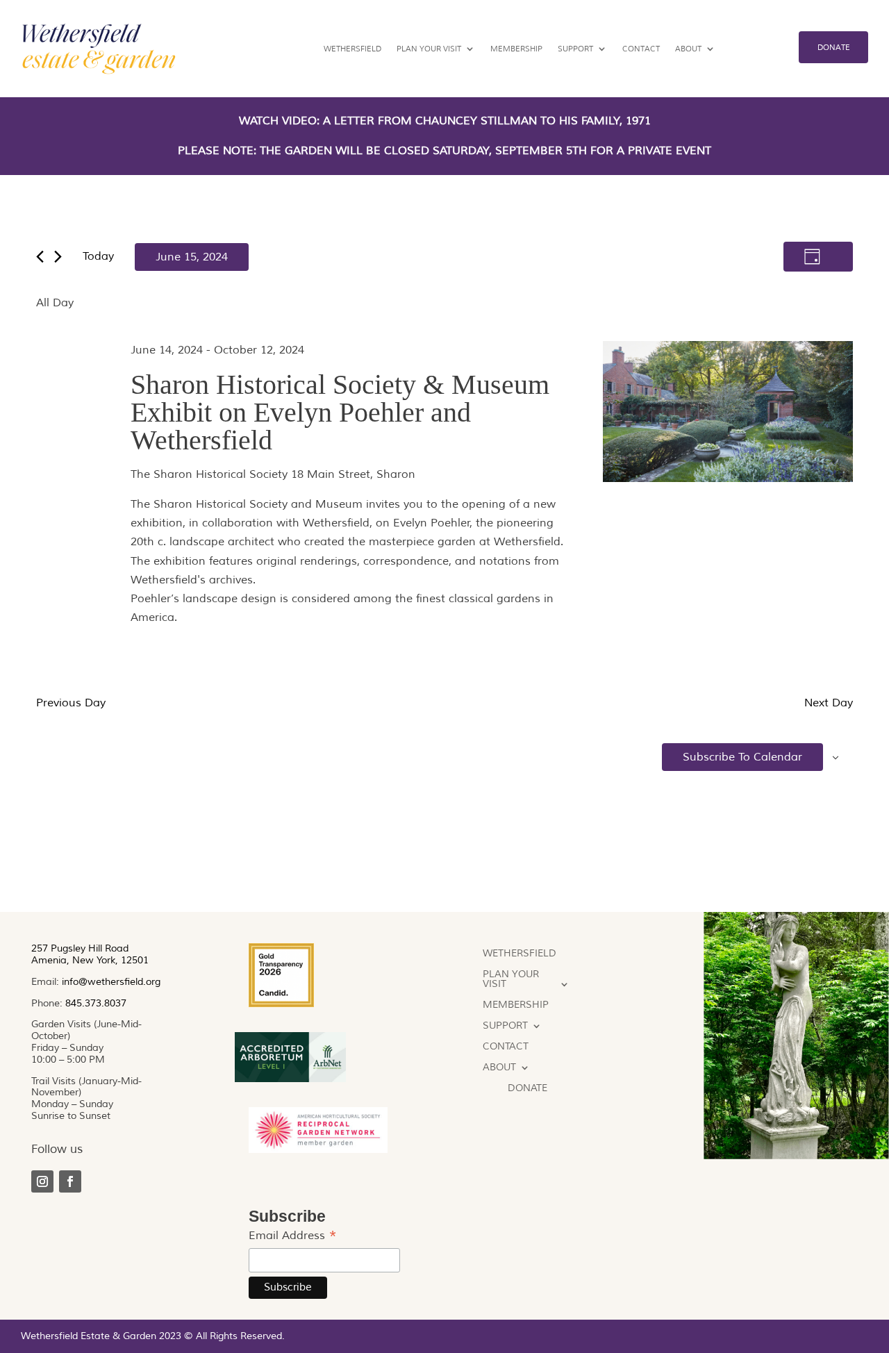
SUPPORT (575, 48)
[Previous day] (40, 256)
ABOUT (688, 48)
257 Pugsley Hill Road (79, 948)
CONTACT (641, 48)
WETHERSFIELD (352, 48)
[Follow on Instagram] (42, 1181)
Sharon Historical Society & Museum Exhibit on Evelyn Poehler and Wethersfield (340, 412)
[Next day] (58, 256)
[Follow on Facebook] (70, 1181)
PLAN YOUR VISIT (429, 48)
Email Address (293, 1236)
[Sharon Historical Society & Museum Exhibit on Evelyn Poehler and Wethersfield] (728, 414)
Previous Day (71, 703)
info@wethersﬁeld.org (111, 982)
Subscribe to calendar (742, 757)
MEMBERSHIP (516, 48)
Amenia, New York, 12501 (90, 960)
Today (98, 256)
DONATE (833, 47)
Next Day (828, 703)
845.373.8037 (95, 1003)
